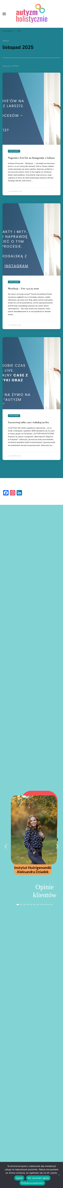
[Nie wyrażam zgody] (58, 1175)
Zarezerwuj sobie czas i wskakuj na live (28, 422)
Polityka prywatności (32, 1183)
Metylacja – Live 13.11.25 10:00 (23, 288)
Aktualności (14, 151)
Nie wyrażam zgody (38, 1178)
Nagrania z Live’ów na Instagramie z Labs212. (31, 157)
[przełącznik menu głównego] (4, 14)
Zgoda (19, 1178)
